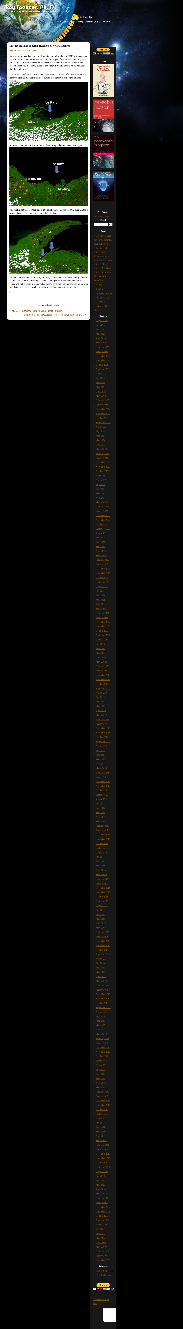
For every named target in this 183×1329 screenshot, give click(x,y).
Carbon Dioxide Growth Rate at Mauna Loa (104, 297)
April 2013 (101, 1029)
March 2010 (101, 1193)
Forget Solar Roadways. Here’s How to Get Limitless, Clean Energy (55, 314)
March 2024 (101, 448)
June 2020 (100, 648)
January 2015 (102, 936)
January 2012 (102, 1096)
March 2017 (101, 821)
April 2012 (101, 1082)
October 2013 (102, 1002)
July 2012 (100, 1069)
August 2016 (102, 852)
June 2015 (100, 914)
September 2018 (103, 741)
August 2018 (102, 745)
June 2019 (100, 701)
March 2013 (101, 1033)
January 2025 (102, 404)
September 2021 (103, 581)
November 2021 (103, 572)
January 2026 (102, 351)
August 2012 (102, 1064)
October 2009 (102, 1215)
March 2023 (101, 502)
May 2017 (100, 812)
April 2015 (101, 923)
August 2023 (102, 479)
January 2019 (102, 723)
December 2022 (103, 515)
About (99, 284)
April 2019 (101, 710)
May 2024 (100, 440)
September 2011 (103, 1113)
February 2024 (102, 453)
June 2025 (100, 382)
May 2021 (100, 599)
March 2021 (101, 608)
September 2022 (103, 528)
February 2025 (102, 400)
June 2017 (100, 807)
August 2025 (102, 373)
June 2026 (100, 329)
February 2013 (102, 1038)
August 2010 (102, 1171)
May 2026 (100, 333)
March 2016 (101, 874)
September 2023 (103, 475)
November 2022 (103, 519)
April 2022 (101, 550)
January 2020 (102, 670)
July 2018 (100, 750)
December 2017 (103, 781)
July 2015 (100, 909)
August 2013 (102, 1011)
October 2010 (102, 1162)
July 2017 (100, 803)
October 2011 (102, 1109)
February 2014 (102, 985)
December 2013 (103, 994)
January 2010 (102, 1202)
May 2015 (100, 918)
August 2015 (102, 905)
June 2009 (100, 1233)
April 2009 (101, 1242)
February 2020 (102, 666)
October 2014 (102, 949)
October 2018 (102, 736)
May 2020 (100, 652)
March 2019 (101, 714)
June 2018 (100, 754)
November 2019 (103, 679)
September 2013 (103, 1007)
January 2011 (102, 1149)
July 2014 (100, 963)
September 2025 (103, 369)
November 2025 (103, 360)
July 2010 (100, 1175)
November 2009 (103, 1211)
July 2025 (100, 377)
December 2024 (103, 408)
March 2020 (101, 661)
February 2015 (102, 932)
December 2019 (103, 674)
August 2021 (102, 586)
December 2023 (103, 462)
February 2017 (102, 825)
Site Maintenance (105, 1275)
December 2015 (103, 887)
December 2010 (103, 1153)
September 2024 (103, 422)
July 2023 (100, 484)
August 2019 (102, 692)
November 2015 (103, 892)
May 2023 (100, 493)
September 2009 (103, 1220)
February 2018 (102, 772)
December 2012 (103, 1047)
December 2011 (103, 1100)
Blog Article (101, 1270)
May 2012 (100, 1078)
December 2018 (103, 728)
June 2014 (100, 967)
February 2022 (102, 559)
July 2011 (100, 1122)
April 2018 (101, 763)
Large (107, 216)
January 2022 (102, 564)
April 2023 (101, 497)
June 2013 (100, 1020)
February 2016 (102, 878)
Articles (99, 289)
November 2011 (103, 1104)
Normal (100, 216)
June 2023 (100, 488)
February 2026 (102, 346)
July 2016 (100, 856)
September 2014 (103, 954)
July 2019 (100, 697)
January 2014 (102, 989)
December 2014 (103, 940)
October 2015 (102, 896)
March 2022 (101, 555)
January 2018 (102, 776)
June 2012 (100, 1073)
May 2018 (100, 759)
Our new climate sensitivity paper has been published (103, 239)
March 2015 (101, 927)
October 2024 (102, 417)
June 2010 (100, 1180)
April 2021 (101, 604)
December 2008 (103, 1260)
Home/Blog (88, 17)
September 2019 (103, 688)
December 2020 (103, 621)
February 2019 (102, 719)
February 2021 (102, 612)
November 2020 (103, 626)
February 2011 (102, 1144)
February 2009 (102, 1251)
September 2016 (103, 847)
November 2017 (103, 785)
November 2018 (103, 732)
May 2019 (100, 705)
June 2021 (100, 595)
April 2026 (101, 338)
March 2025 (101, 395)
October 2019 (102, 683)
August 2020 (102, 639)
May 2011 (100, 1131)
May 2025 (100, 386)
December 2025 (103, 355)
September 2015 (103, 900)
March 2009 (101, 1246)
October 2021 (102, 577)
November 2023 (103, 466)
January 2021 (102, 617)
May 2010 (100, 1184)
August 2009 (102, 1224)
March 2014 (101, 980)
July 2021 (100, 590)
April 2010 (101, 1189)
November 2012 (103, 1051)
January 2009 (102, 1255)
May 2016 (100, 865)
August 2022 (102, 533)
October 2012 (102, 1056)
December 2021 (103, 568)
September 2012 (103, 1060)
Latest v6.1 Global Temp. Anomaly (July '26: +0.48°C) (85, 21)
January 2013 (102, 1042)
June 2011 (100, 1127)
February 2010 (102, 1197)
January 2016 (102, 883)
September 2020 (103, 635)
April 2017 (101, 816)
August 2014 (102, 958)
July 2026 (100, 324)
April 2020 (101, 657)
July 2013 (100, 1016)
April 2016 (101, 869)
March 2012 (101, 1087)
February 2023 (102, 506)
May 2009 (100, 1237)
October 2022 (102, 524)
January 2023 (102, 510)
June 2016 (100, 861)
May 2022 (100, 546)
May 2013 (100, 1025)
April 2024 (101, 444)
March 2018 (101, 768)
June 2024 (100, 435)
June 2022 (100, 541)
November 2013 (103, 998)
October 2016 (102, 843)
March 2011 (101, 1140)
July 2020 (100, 643)
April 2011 (101, 1135)
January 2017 (102, 830)
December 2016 (103, 834)
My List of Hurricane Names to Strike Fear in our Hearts (37, 310)
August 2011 (102, 1118)
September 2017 (103, 794)
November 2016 (103, 838)
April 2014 (101, 976)
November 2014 (103, 945)
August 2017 (102, 799)
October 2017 (102, 790)
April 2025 (101, 391)
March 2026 (101, 342)
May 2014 (100, 971)
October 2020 (102, 630)
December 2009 (103, 1206)
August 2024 (102, 426)
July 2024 (100, 431)
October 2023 (102, 471)
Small (95, 216)
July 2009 (100, 1228)
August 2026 (102, 320)
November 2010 (103, 1158)
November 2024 (103, 413)
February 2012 (102, 1091)
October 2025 (102, 364)
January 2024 (102, 457)
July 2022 (100, 537)
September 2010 (103, 1166)
